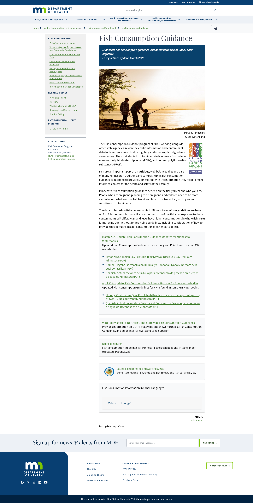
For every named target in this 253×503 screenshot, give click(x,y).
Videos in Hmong (118, 403)
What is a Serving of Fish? (62, 105)
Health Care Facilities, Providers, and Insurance (124, 19)
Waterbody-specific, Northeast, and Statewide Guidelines (65, 49)
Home (36, 27)
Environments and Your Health (102, 27)
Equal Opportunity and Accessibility (140, 474)
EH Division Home (58, 128)
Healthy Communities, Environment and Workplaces (68, 27)
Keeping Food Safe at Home (63, 109)
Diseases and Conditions (86, 19)
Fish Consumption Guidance (134, 27)
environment (196, 420)
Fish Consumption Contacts (61, 158)
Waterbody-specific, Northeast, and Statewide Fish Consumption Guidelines (148, 322)
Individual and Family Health (199, 19)
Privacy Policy (129, 468)
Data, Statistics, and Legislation (49, 19)
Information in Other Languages (66, 86)
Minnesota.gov (143, 499)
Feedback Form (130, 480)
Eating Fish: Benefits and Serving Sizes (140, 368)
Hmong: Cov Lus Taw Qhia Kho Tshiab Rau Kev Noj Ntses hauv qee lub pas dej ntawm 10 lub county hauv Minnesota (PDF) (153, 297)
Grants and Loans (95, 474)
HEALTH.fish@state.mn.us (61, 155)
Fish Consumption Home (62, 43)
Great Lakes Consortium (62, 82)
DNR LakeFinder (112, 343)
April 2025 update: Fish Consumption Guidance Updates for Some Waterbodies (150, 283)
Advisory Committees (97, 480)
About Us (173, 2)
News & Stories (188, 2)
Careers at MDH (218, 465)
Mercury (53, 101)
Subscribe (211, 442)
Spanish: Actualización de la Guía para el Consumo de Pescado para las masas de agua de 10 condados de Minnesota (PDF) (153, 305)
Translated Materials (211, 2)
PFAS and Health (57, 97)
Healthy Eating (56, 114)
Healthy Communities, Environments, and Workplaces (162, 19)
